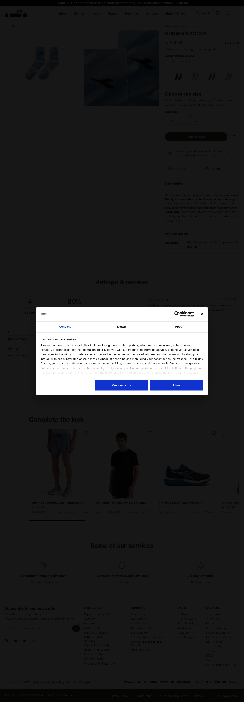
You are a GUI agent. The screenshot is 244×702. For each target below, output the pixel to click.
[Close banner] (202, 314)
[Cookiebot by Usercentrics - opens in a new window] (177, 314)
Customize (119, 385)
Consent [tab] (65, 326)
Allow (176, 385)
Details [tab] (122, 326)
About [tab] (179, 326)
